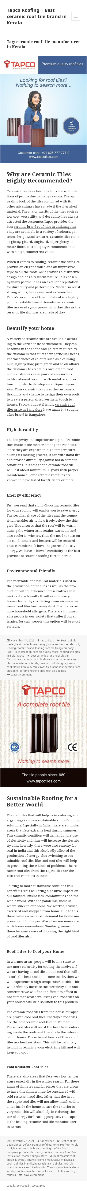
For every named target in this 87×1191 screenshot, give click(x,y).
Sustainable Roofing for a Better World (42, 801)
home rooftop (56, 644)
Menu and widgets (76, 20)
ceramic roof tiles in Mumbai (48, 1022)
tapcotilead (47, 640)
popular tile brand (30, 1152)
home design (38, 644)
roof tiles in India (56, 671)
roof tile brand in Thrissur (41, 1167)
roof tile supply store (45, 652)
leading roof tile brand (20, 648)
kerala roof (72, 644)
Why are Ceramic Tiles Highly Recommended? (39, 177)
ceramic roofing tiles (32, 671)
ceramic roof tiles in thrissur (47, 667)
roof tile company (53, 1152)
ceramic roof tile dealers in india (42, 659)
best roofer (22, 644)
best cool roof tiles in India (27, 876)
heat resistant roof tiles (48, 1163)
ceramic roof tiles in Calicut (40, 297)
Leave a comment (21, 674)
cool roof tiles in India (20, 1163)
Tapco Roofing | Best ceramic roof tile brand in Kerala (37, 16)
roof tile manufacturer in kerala (34, 1171)
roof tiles (59, 1171)
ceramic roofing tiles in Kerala (48, 556)
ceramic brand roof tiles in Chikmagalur (45, 226)
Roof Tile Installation (19, 652)
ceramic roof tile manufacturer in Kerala (50, 1160)
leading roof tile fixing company (54, 648)
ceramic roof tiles (40, 1144)
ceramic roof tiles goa (52, 663)
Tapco (20, 655)
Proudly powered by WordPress (26, 1185)
